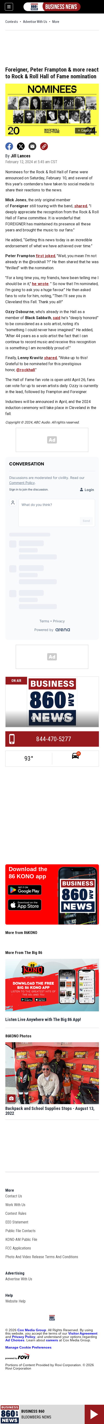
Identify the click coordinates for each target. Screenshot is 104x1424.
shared (80, 206)
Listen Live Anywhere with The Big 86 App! (43, 1019)
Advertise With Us (35, 22)
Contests (11, 22)
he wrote (40, 284)
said (56, 318)
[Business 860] (52, 7)
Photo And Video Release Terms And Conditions (41, 1257)
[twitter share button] (21, 146)
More (55, 22)
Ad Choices (14, 1340)
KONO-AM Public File (21, 1239)
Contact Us (13, 1196)
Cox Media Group (31, 1330)
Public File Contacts (20, 1231)
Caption (85, 130)
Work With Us (15, 1204)
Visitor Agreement (82, 1333)
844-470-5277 (53, 739)
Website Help (15, 1301)
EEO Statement (16, 1222)
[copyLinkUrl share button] (44, 146)
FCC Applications (18, 1248)
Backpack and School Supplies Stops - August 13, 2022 (50, 1111)
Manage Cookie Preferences (28, 1347)
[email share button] (32, 146)
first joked (45, 256)
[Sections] (9, 7)
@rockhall (25, 370)
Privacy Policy (23, 1337)
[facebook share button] (9, 146)
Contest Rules (15, 1213)
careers (52, 1340)
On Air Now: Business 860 (52, 718)
